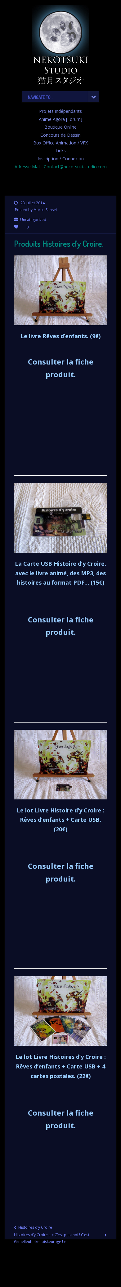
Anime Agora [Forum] (60, 119)
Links (61, 150)
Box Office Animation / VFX (60, 143)
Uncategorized (33, 219)
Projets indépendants (60, 111)
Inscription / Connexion (61, 158)
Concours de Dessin (60, 135)
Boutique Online (60, 127)
